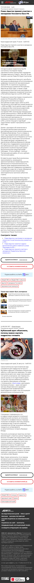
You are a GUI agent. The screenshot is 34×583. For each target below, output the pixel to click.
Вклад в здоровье (7, 316)
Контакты (20, 523)
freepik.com (4, 360)
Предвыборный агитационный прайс (15, 525)
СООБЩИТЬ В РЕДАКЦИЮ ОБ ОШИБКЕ (14, 528)
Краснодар (16, 383)
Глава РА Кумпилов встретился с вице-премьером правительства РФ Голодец (19, 294)
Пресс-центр (25, 514)
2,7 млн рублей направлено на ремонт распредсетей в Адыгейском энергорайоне (18, 306)
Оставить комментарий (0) (17, 266)
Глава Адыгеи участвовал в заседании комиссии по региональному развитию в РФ (17, 240)
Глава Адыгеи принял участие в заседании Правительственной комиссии (15, 251)
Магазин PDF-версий (17, 516)
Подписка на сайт (8, 523)
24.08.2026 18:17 (5, 326)
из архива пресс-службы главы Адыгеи (13, 38)
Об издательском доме (10, 514)
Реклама (4, 516)
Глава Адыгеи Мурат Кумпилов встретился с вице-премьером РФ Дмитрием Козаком (20, 300)
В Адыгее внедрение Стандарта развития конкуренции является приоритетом (19, 311)
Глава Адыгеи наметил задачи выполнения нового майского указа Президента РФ (16, 245)
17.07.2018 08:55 (5, 7)
